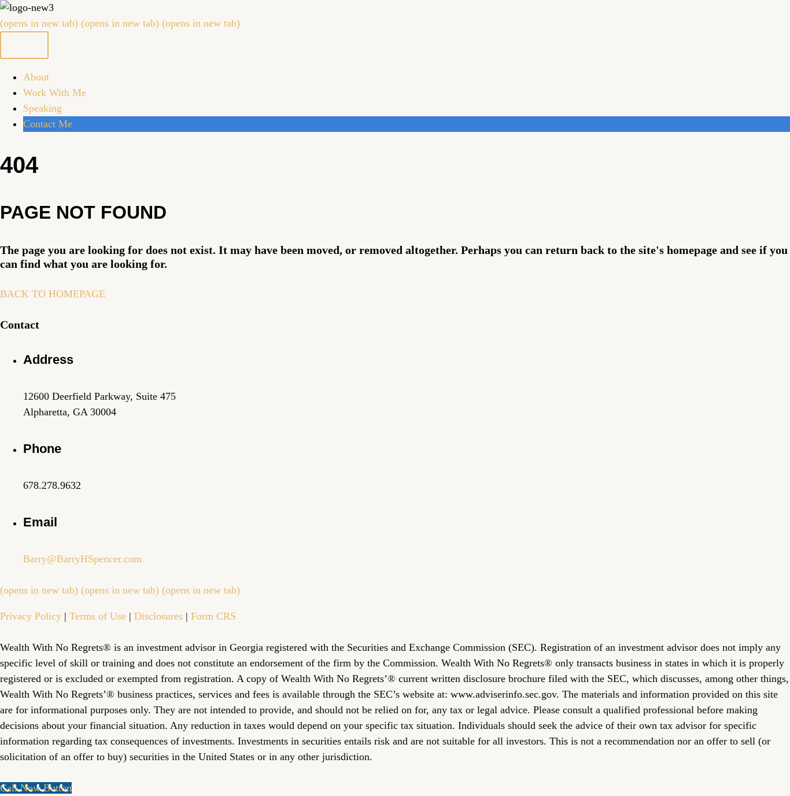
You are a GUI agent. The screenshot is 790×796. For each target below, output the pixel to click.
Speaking (42, 108)
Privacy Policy (30, 616)
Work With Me (54, 92)
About (36, 77)
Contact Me (47, 124)
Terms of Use (97, 616)
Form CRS (213, 616)
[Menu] (24, 45)
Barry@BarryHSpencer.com (82, 559)
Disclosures (158, 616)
